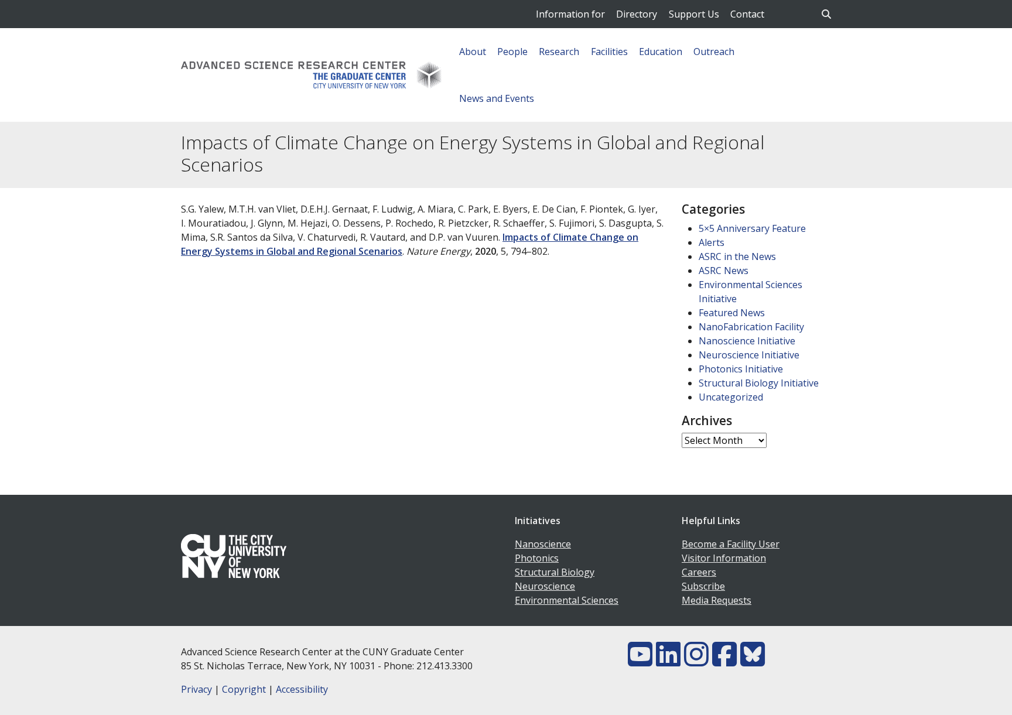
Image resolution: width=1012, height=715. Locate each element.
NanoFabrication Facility (751, 326)
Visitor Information (724, 558)
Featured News (732, 312)
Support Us (694, 14)
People (512, 51)
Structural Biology (554, 572)
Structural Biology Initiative (759, 383)
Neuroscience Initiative (749, 354)
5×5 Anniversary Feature (752, 228)
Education (660, 51)
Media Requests (716, 600)
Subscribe (703, 586)
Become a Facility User (730, 544)
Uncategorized (731, 397)
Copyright (244, 689)
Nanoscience (543, 544)
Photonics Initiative (741, 368)
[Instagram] (696, 661)
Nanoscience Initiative (747, 340)
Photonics (537, 558)
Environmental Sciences (566, 600)
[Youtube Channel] (640, 661)
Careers (699, 572)
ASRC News (723, 270)
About (472, 51)
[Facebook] (724, 661)
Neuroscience (545, 586)
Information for (570, 14)
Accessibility (302, 689)
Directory (636, 14)
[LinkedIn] (668, 661)
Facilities (609, 51)
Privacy (196, 689)
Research (559, 51)
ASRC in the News (737, 256)
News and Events (496, 98)
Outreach (713, 51)
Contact (747, 14)
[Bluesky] (753, 661)
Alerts (711, 242)
